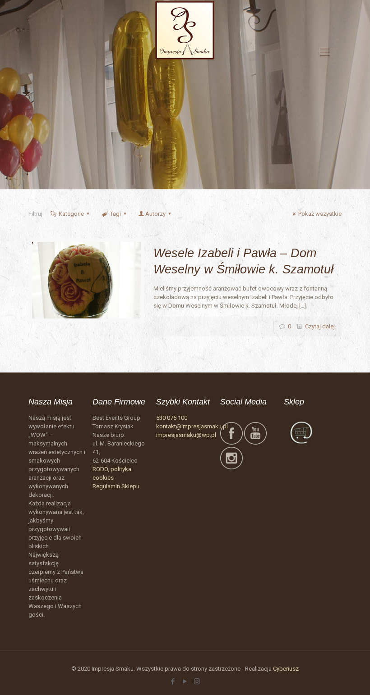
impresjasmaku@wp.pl (186, 435)
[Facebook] (172, 681)
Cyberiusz (286, 668)
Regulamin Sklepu (115, 486)
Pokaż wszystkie (320, 213)
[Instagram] (197, 681)
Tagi (115, 213)
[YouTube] (185, 681)
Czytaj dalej (320, 326)
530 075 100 (171, 417)
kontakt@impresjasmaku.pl (192, 426)
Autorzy (155, 213)
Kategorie (71, 213)
